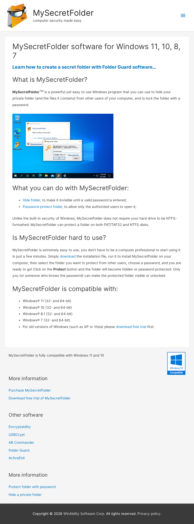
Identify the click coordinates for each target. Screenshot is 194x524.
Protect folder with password (32, 487)
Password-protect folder (42, 207)
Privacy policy (148, 514)
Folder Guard (19, 450)
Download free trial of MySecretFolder (39, 398)
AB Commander (21, 442)
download (68, 256)
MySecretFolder (63, 13)
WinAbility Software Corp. (84, 514)
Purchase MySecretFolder (30, 390)
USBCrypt (17, 435)
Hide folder (31, 200)
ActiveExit (17, 458)
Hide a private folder (25, 495)
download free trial (131, 327)
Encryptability (20, 427)
